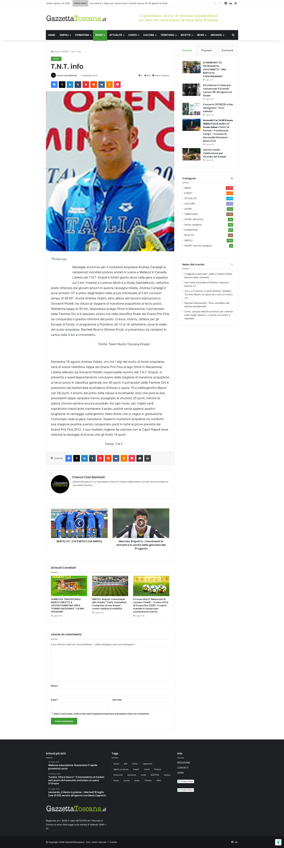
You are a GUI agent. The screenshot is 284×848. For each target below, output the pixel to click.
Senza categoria (193, 224)
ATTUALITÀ (115, 34)
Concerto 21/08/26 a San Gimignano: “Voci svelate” (218, 108)
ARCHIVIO (216, 34)
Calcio (135, 763)
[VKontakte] (101, 84)
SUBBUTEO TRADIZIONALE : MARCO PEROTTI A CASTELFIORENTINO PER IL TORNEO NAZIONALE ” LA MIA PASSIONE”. (67, 605)
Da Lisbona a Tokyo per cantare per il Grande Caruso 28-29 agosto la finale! (217, 90)
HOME (51, 34)
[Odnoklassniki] (109, 84)
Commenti (227, 50)
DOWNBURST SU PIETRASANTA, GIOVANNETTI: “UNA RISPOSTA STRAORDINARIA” (214, 69)
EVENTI (133, 34)
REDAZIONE (183, 762)
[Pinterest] (86, 84)
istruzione (131, 775)
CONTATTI (183, 767)
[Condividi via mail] (139, 458)
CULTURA (148, 34)
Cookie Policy (187, 790)
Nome (55, 685)
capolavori (147, 763)
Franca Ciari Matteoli (67, 75)
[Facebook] (54, 84)
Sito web (117, 699)
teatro (137, 780)
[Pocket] (117, 84)
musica (167, 775)
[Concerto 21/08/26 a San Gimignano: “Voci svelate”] (191, 109)
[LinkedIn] (70, 84)
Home (56, 51)
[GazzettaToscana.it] (76, 18)
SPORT (99, 34)
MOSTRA (155, 775)
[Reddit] (93, 84)
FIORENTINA (82, 34)
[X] (62, 84)
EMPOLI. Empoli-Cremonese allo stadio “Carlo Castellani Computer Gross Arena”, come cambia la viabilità (109, 604)
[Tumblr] (78, 84)
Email (55, 699)
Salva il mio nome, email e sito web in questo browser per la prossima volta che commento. (101, 713)
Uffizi (158, 780)
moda (143, 775)
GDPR (180, 772)
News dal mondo (193, 264)
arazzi (116, 763)
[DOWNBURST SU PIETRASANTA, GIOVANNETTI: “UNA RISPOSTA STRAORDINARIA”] (191, 67)
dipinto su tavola (121, 769)
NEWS (200, 34)
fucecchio (118, 775)
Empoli (136, 769)
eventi (147, 769)
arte (125, 763)
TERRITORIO (167, 34)
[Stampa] (147, 458)
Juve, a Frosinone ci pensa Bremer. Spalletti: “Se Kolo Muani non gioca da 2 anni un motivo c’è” (208, 294)
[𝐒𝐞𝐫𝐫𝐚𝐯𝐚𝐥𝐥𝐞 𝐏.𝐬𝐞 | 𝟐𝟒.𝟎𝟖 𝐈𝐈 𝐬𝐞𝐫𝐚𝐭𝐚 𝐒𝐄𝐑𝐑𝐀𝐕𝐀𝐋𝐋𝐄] (191, 125)
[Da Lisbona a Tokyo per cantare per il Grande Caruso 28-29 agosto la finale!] (191, 90)
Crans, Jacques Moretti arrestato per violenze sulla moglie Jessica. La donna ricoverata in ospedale (208, 315)
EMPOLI (64, 34)
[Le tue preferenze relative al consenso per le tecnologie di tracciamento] (278, 842)
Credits (113, 842)
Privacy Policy (187, 781)
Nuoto (116, 780)
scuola (127, 780)
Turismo (148, 780)
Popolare (206, 50)
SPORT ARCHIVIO (193, 219)
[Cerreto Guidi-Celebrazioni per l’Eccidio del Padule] (191, 154)
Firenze (157, 769)
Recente (187, 50)
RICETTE (186, 34)
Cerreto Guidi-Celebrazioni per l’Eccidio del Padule (214, 153)
